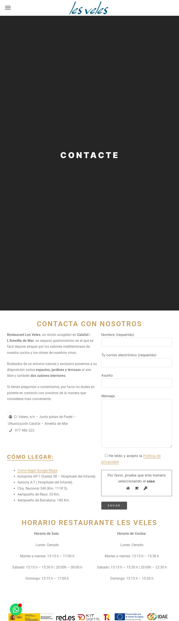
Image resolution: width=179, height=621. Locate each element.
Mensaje (108, 396)
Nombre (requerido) (117, 334)
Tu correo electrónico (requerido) (129, 355)
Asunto (107, 375)
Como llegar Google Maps (37, 470)
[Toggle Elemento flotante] (16, 609)
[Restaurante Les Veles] (89, 8)
